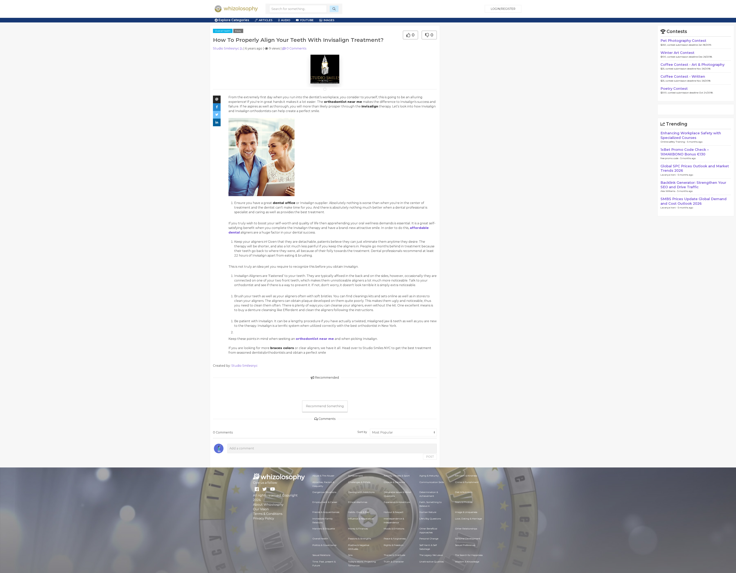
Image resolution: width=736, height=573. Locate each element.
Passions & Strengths (359, 538)
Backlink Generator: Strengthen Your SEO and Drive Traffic (693, 185)
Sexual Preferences (465, 545)
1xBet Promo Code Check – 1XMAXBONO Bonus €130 (684, 152)
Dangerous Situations (324, 492)
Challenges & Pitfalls (359, 482)
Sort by (362, 432)
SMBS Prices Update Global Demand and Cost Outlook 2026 (693, 201)
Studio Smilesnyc (226, 48)
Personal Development (467, 538)
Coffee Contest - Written (682, 76)
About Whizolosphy (268, 504)
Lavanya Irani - (669, 174)
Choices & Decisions (394, 482)
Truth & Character (394, 561)
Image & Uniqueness (466, 512)
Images (329, 20)
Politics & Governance (324, 545)
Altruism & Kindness (466, 475)
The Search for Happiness (469, 555)
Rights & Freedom (393, 545)
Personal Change (428, 538)
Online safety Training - (673, 141)
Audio (285, 20)
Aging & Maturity (429, 475)
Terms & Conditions (267, 514)
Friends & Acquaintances (325, 512)
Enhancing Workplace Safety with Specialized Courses (690, 135)
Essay (238, 30)
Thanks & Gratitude (394, 555)
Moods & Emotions (394, 528)
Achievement (355, 475)
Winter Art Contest (677, 53)
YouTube (307, 20)
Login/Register (503, 9)
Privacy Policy (263, 518)
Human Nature (427, 512)
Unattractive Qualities (431, 561)
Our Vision (261, 509)
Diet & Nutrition (463, 492)
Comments (296, 48)
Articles (265, 20)
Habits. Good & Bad (358, 512)
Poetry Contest (674, 89)
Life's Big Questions (430, 518)
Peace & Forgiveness (395, 538)
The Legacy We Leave (431, 555)
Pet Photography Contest (683, 41)
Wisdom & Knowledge (467, 561)
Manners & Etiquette (323, 528)
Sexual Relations (321, 555)
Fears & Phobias (463, 502)
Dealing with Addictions (361, 492)
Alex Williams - (668, 191)
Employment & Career (324, 502)
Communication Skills (431, 482)
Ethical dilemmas (357, 502)
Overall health (223, 30)
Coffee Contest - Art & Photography (692, 65)
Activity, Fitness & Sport (397, 475)
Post (430, 456)
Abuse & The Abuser (323, 475)
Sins (350, 555)
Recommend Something (325, 406)
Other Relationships (466, 528)
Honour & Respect (393, 512)
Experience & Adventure (397, 502)
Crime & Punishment (467, 482)
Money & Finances (358, 528)
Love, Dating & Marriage (468, 518)
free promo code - (670, 158)
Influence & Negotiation (361, 518)
